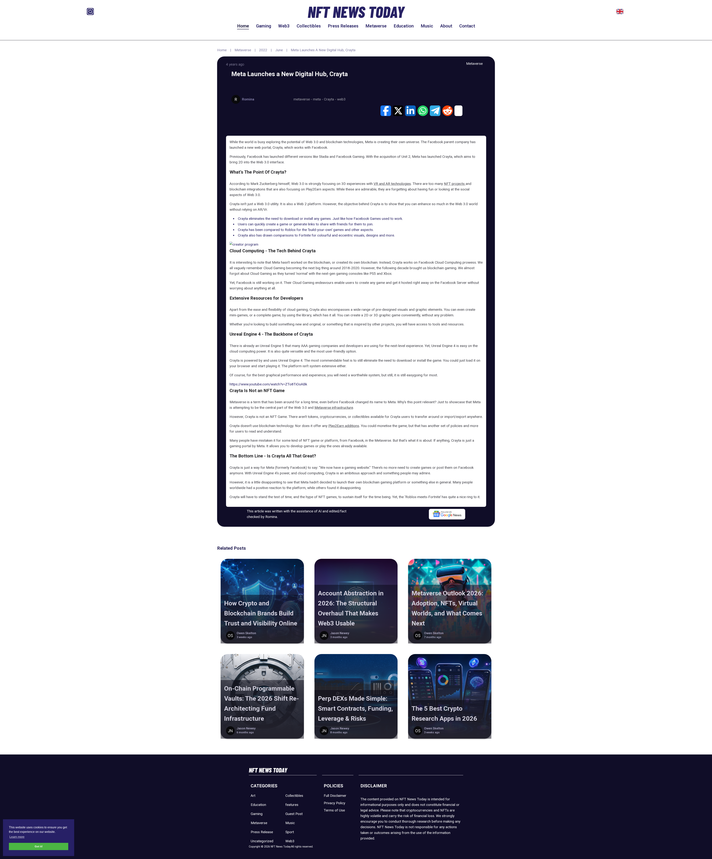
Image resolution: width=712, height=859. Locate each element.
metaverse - (303, 99)
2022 (263, 50)
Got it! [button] (39, 846)
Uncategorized (262, 841)
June (279, 50)
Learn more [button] (16, 836)
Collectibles (309, 26)
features (291, 805)
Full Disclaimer (335, 795)
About (446, 26)
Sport (289, 832)
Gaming (263, 26)
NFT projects (455, 184)
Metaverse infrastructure (333, 407)
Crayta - (330, 99)
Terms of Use (334, 810)
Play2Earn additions (343, 426)
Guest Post (294, 814)
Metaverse (376, 26)
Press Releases (343, 26)
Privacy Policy (334, 803)
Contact (467, 26)
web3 (341, 99)
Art (253, 795)
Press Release (262, 832)
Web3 (284, 26)
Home (243, 26)
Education (404, 26)
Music (427, 26)
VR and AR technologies (392, 184)
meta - (318, 99)
